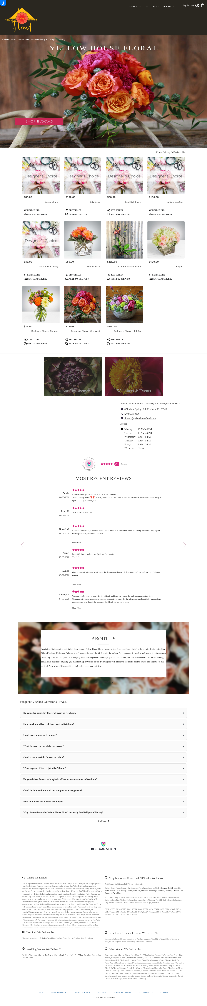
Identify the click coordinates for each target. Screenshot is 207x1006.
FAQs (41, 993)
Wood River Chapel (158, 939)
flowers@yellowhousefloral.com (140, 418)
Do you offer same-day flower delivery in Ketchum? (49, 713)
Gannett (129, 891)
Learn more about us (102, 682)
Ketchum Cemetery (143, 939)
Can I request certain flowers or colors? (43, 757)
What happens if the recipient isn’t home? (44, 768)
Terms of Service (59, 993)
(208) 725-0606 (131, 413)
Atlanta (112, 891)
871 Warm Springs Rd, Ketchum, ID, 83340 (145, 409)
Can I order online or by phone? (40, 735)
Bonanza (163, 888)
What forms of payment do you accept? (43, 746)
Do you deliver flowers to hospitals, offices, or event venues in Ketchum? (60, 779)
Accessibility (146, 993)
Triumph (168, 891)
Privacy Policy (82, 993)
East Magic (153, 891)
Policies (102, 993)
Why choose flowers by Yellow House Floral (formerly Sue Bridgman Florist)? (63, 812)
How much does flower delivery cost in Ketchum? (48, 724)
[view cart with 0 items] (203, 5)
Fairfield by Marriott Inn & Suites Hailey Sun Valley (64, 955)
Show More (76, 543)
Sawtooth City (177, 891)
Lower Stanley (121, 891)
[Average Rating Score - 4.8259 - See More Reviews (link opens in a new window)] (107, 463)
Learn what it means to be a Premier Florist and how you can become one (103, 860)
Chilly (157, 888)
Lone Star (136, 891)
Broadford (108, 893)
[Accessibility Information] (3, 3)
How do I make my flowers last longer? (43, 801)
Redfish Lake (172, 888)
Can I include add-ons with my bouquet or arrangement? (52, 790)
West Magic (117, 893)
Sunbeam (144, 891)
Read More (103, 821)
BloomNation (136, 857)
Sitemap (164, 993)
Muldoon (161, 891)
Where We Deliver (37, 877)
